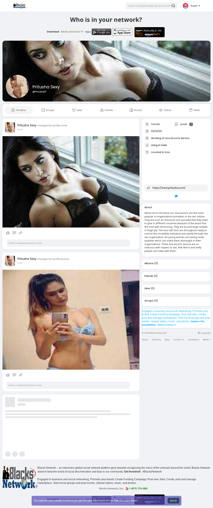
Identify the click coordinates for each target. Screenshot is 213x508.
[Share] (21, 233)
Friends (148, 276)
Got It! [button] (173, 500)
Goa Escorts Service (177, 138)
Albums (149, 263)
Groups (148, 300)
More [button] (206, 339)
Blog (167, 339)
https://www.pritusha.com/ (169, 188)
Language (205, 333)
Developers (193, 339)
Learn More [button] (130, 500)
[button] (151, 5)
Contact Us (178, 339)
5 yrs (19, 129)
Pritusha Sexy (46, 87)
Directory (156, 339)
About (145, 339)
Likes (147, 288)
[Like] (14, 233)
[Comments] (14, 233)
